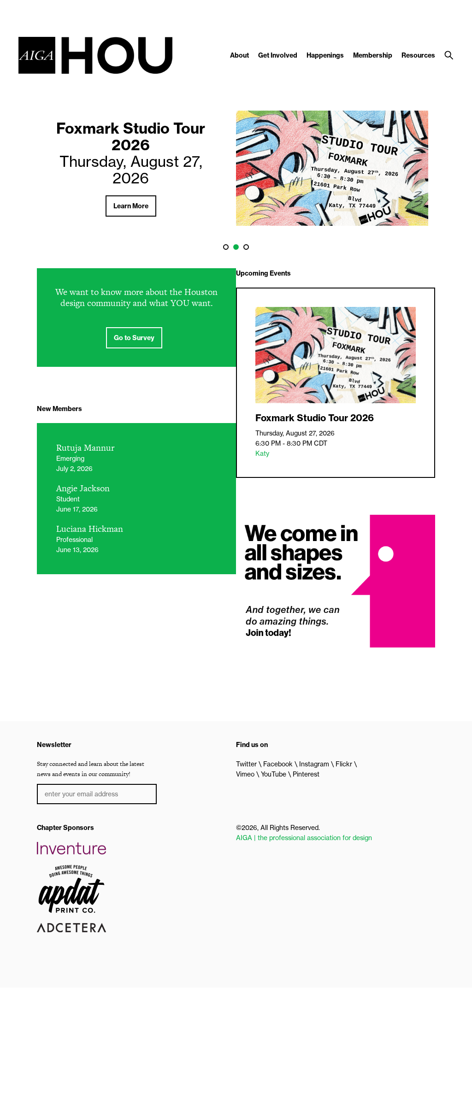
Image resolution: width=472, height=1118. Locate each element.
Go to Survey (134, 338)
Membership (372, 55)
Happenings (325, 55)
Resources (418, 55)
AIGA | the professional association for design (304, 838)
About (239, 55)
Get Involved (277, 55)
